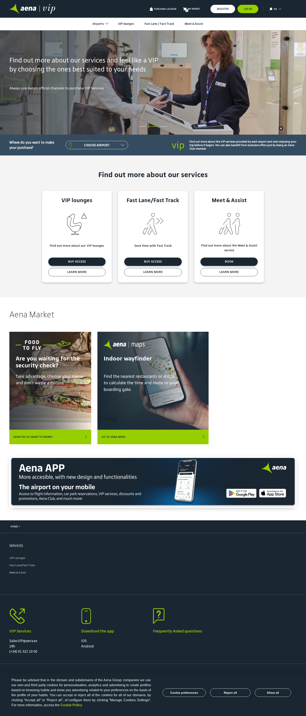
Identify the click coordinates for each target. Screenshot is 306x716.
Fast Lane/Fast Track (22, 565)
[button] (280, 9)
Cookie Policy (71, 705)
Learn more (77, 272)
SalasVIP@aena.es (23, 640)
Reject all (230, 692)
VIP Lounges (17, 558)
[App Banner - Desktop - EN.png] (153, 482)
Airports (98, 24)
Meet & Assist (194, 24)
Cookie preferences (184, 692)
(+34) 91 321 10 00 (23, 651)
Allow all (273, 692)
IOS (84, 640)
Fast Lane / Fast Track (159, 24)
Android (87, 646)
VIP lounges (126, 24)
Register (223, 8)
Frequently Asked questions (177, 630)
